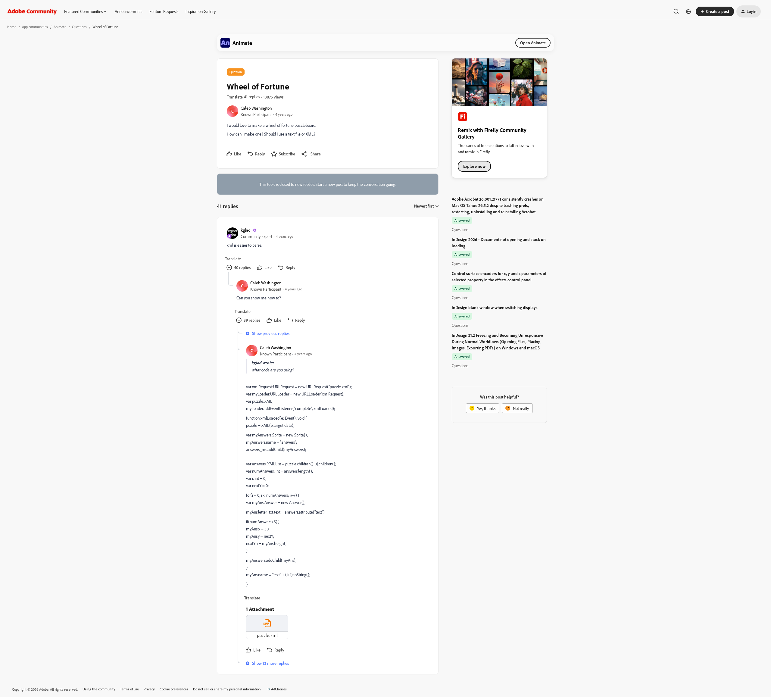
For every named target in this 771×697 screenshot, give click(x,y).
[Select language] (688, 11)
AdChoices (279, 689)
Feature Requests (163, 11)
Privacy (149, 689)
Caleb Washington (256, 108)
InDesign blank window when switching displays (495, 307)
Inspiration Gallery (201, 11)
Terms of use (129, 689)
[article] (327, 249)
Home (11, 26)
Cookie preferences (174, 689)
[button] (715, 11)
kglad (246, 230)
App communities (35, 26)
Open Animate (533, 42)
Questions (79, 26)
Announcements (128, 11)
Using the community (99, 689)
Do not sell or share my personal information (227, 689)
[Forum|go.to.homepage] (32, 11)
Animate (60, 26)
